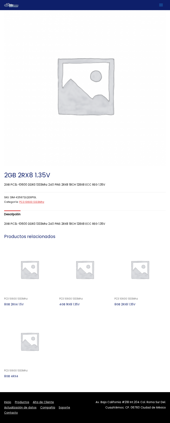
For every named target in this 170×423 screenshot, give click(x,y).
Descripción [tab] (12, 214)
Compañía (47, 408)
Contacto (11, 413)
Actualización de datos (20, 408)
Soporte (64, 408)
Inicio (7, 402)
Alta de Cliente (43, 402)
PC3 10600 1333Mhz (31, 202)
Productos (22, 402)
